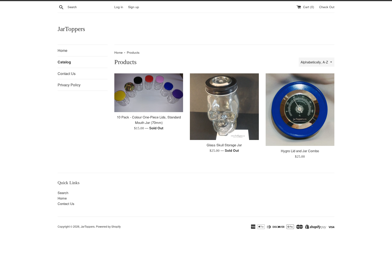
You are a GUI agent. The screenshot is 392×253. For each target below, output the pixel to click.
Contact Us (67, 73)
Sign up (133, 7)
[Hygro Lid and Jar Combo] (300, 109)
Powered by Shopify (108, 226)
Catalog (64, 62)
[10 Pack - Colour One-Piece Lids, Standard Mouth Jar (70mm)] (148, 92)
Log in (118, 7)
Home (62, 50)
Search (63, 192)
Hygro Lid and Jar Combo (300, 150)
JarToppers (71, 28)
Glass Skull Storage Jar (224, 144)
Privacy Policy (69, 84)
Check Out (326, 7)
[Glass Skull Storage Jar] (224, 106)
